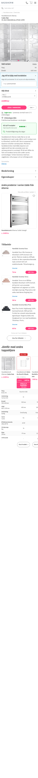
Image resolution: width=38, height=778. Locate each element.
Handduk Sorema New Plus (21, 305)
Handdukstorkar (8, 12)
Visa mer (14, 268)
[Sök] (2, 8)
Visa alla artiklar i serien (26, 192)
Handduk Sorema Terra (20, 277)
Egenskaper (7, 176)
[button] (19, 67)
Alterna (3, 164)
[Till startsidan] (7, 2)
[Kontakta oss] (27, 3)
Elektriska (17, 12)
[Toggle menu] (35, 2)
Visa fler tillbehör (18, 338)
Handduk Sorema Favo (20, 248)
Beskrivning (7, 170)
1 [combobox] (31, 107)
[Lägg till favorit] (34, 27)
